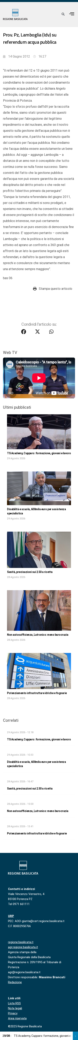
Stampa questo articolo (55, 289)
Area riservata (17, 1018)
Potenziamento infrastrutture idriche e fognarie (37, 693)
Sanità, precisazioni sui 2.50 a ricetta (30, 572)
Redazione (15, 982)
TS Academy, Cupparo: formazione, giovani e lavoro (39, 453)
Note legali (15, 1008)
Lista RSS (14, 1003)
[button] (72, 13)
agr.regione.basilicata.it (23, 947)
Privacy (12, 1013)
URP (11, 916)
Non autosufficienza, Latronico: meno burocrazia (37, 634)
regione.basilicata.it (20, 942)
